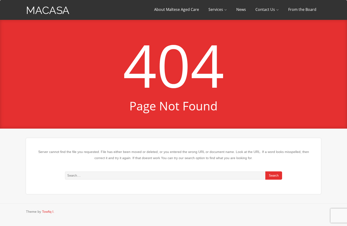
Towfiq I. (48, 211)
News (241, 9)
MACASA (47, 10)
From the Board (302, 9)
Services (215, 9)
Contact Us (265, 9)
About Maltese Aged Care (176, 9)
